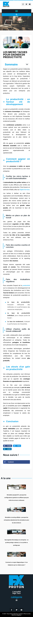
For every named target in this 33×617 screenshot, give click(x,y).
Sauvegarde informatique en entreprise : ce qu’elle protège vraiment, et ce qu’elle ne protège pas (16, 542)
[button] (16, 11)
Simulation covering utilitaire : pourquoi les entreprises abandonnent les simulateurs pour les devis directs (16, 520)
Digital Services (25, 190)
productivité (26, 285)
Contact (20, 614)
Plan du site (27, 614)
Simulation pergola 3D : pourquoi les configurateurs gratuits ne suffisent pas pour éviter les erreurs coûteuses (16, 497)
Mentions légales (16, 615)
